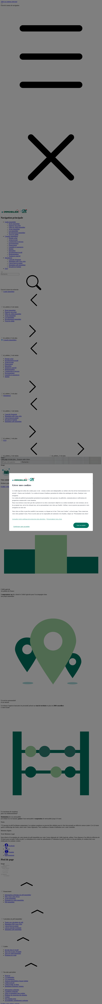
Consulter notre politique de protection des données (29, 519)
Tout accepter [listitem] (81, 525)
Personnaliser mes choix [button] (54, 519)
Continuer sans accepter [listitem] (21, 526)
